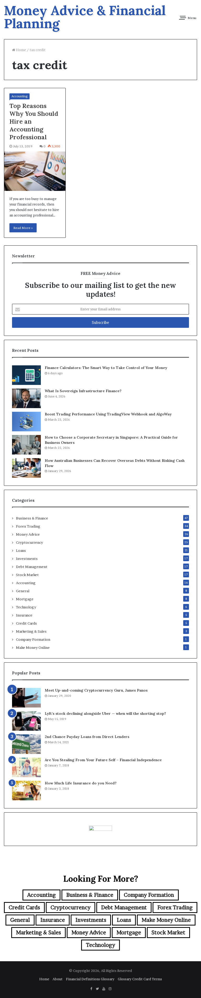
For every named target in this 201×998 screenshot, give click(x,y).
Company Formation (33, 639)
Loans (21, 550)
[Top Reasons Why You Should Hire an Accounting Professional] (34, 171)
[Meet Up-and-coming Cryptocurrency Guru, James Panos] (26, 697)
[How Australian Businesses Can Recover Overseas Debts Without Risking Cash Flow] (26, 468)
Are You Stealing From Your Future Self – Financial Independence (103, 760)
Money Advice (28, 534)
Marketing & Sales (31, 631)
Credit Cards (26, 623)
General (22, 591)
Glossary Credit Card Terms (140, 979)
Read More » (23, 228)
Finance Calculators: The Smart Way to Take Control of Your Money (106, 367)
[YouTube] (103, 989)
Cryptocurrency (29, 542)
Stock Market (27, 575)
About (58, 979)
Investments (27, 559)
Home (20, 50)
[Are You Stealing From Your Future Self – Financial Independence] (26, 767)
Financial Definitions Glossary (90, 979)
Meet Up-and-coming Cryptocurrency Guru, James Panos (96, 690)
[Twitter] (97, 989)
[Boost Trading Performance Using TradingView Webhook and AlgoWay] (26, 421)
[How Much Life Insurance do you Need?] (26, 790)
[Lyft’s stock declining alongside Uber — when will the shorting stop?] (26, 721)
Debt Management (31, 567)
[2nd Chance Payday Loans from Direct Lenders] (26, 744)
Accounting (19, 96)
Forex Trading (28, 526)
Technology (26, 607)
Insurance (24, 615)
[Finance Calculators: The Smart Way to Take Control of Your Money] (26, 375)
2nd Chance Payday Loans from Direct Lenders (87, 736)
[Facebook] (91, 989)
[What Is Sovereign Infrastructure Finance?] (26, 398)
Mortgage (25, 599)
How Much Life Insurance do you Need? (80, 783)
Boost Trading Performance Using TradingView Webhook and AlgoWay (108, 414)
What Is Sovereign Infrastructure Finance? (83, 391)
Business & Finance (32, 518)
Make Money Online (33, 647)
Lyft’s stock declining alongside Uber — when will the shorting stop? (105, 713)
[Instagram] (110, 989)
